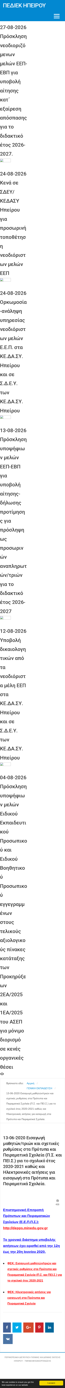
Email (57, 1204)
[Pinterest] (39, 1327)
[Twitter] (16, 1327)
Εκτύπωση (57, 1200)
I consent (51, 1383)
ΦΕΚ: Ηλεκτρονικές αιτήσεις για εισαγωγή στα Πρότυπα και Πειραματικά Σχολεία (29, 1298)
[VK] (8, 1339)
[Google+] (28, 1327)
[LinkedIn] (49, 1327)
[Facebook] (7, 1327)
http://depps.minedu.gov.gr (25, 1228)
